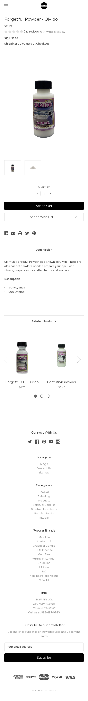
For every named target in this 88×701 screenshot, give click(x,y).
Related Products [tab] (44, 321)
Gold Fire (44, 554)
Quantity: (44, 186)
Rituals (44, 517)
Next (78, 359)
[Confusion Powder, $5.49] (62, 354)
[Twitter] (27, 233)
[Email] (13, 233)
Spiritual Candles (44, 505)
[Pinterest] (34, 233)
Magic (44, 464)
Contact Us (44, 468)
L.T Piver (44, 567)
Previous (5, 359)
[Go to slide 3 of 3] (48, 396)
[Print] (20, 233)
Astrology (44, 496)
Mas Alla (44, 537)
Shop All (44, 492)
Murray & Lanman (44, 558)
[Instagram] (58, 442)
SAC (44, 571)
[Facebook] (6, 233)
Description (44, 249)
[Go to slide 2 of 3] (41, 396)
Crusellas (44, 563)
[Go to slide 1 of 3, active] (35, 396)
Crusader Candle (44, 545)
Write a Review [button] (55, 32)
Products (44, 500)
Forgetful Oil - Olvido (22, 382)
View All (44, 580)
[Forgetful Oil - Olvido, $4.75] (22, 354)
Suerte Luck (44, 541)
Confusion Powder (62, 382)
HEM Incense (44, 550)
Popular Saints (44, 513)
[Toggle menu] (5, 5)
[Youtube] (51, 442)
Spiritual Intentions (44, 509)
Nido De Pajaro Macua (44, 576)
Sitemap (44, 472)
